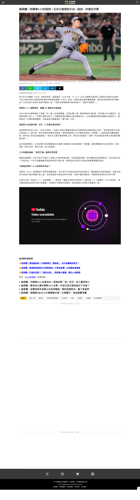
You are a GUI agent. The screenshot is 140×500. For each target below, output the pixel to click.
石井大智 (32, 298)
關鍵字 (23, 298)
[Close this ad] (138, 488)
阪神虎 (41, 298)
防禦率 (80, 298)
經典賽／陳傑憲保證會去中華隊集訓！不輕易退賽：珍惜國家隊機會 (51, 268)
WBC (73, 298)
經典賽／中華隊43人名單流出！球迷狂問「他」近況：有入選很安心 (55, 282)
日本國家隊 (98, 298)
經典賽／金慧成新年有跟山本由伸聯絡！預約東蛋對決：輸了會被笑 (55, 289)
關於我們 (77, 487)
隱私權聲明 (62, 487)
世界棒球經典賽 (52, 298)
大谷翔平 (64, 298)
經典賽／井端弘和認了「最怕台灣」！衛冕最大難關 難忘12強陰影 (51, 273)
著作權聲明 (70, 487)
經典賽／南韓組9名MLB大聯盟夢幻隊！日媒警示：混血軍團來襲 (54, 293)
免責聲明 (55, 487)
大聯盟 (88, 298)
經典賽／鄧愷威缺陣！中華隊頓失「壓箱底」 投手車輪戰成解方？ (50, 263)
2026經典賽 (30, 277)
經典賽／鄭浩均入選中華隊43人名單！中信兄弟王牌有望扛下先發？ (55, 285)
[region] (70, 321)
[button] (3, 2)
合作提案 (83, 487)
